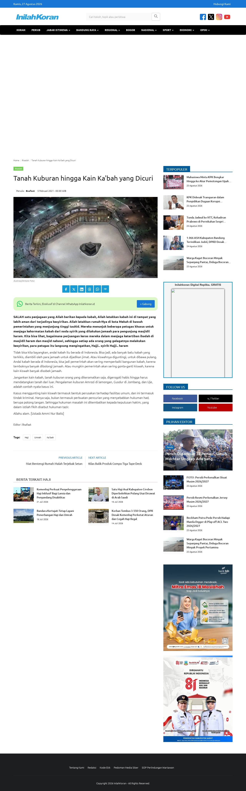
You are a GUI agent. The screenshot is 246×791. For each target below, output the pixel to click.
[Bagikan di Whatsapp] (97, 289)
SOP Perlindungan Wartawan (158, 767)
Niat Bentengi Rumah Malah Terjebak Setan (54, 463)
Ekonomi (186, 30)
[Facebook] (203, 17)
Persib (36, 30)
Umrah (37, 437)
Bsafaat (30, 190)
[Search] (156, 17)
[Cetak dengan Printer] (105, 289)
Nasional (148, 30)
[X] (211, 17)
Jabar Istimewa (57, 30)
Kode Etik (105, 767)
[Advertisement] (123, 96)
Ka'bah (50, 437)
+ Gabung (145, 303)
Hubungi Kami (222, 4)
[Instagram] (219, 17)
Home (16, 160)
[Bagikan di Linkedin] (81, 289)
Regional (111, 30)
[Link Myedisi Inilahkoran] (176, 336)
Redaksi (92, 767)
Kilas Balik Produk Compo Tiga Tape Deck (115, 463)
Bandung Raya (86, 30)
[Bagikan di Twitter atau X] (73, 289)
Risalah (25, 160)
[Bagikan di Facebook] (66, 289)
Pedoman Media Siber (126, 767)
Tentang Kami (76, 767)
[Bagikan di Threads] (89, 289)
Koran (21, 30)
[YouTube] (227, 17)
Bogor (130, 30)
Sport (167, 30)
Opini (204, 30)
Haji (27, 437)
